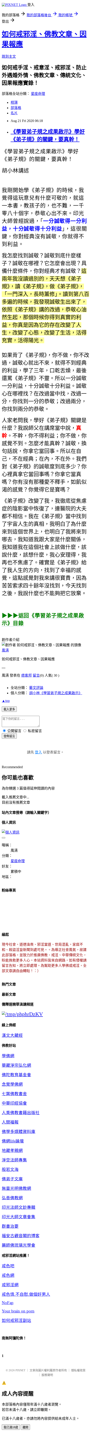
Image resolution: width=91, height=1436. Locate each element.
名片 (14, 113)
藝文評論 (36, 688)
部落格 (16, 108)
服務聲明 (47, 1375)
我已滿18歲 (11, 1427)
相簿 (14, 102)
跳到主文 (9, 56)
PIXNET (20, 1370)
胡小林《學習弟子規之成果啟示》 (55, 693)
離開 (25, 1427)
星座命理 (38, 94)
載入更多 (9, 709)
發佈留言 (9, 736)
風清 (5, 650)
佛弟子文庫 (12, 1179)
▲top (6, 701)
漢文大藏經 (12, 1035)
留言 (36, 675)
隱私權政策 (78, 1370)
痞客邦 (26, 675)
